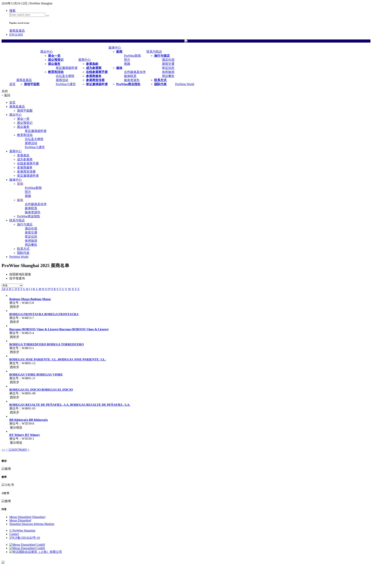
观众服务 (54, 63)
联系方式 (160, 80)
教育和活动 (56, 72)
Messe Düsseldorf (20, 520)
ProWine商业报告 (128, 84)
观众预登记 (56, 59)
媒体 (119, 67)
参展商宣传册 (95, 80)
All (3, 289)
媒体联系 (130, 76)
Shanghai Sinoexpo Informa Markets (31, 524)
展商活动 (62, 80)
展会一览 (54, 55)
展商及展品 (17, 30)
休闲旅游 (168, 72)
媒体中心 (114, 47)
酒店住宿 (168, 59)
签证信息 (168, 67)
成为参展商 (94, 67)
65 (25, 449)
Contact (14, 534)
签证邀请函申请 (67, 67)
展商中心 (84, 59)
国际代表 (160, 84)
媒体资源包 (132, 80)
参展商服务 (94, 76)
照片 (127, 59)
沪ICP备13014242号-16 (24, 537)
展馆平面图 (32, 84)
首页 (12, 84)
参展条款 (92, 63)
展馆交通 (168, 63)
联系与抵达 (154, 51)
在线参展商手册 (97, 72)
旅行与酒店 (162, 55)
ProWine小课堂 (66, 84)
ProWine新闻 (132, 55)
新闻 (119, 51)
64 (22, 449)
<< (3, 449)
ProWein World (184, 84)
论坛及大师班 (65, 76)
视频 (127, 63)
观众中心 (46, 51)
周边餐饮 (168, 76)
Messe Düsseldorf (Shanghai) (27, 517)
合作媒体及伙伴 (135, 72)
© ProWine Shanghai (22, 530)
